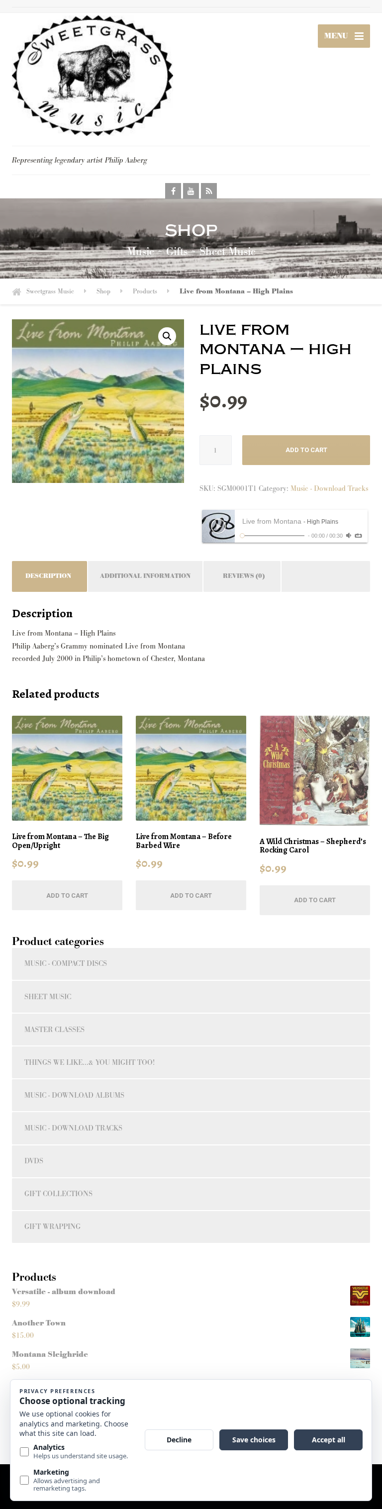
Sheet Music (47, 997)
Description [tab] (48, 576)
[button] (167, 336)
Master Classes (54, 1030)
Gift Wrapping (52, 1227)
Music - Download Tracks (329, 488)
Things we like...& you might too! (89, 1062)
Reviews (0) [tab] (244, 576)
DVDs (33, 1161)
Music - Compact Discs (65, 963)
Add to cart (306, 450)
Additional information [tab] (145, 576)
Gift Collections (58, 1194)
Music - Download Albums (74, 1095)
